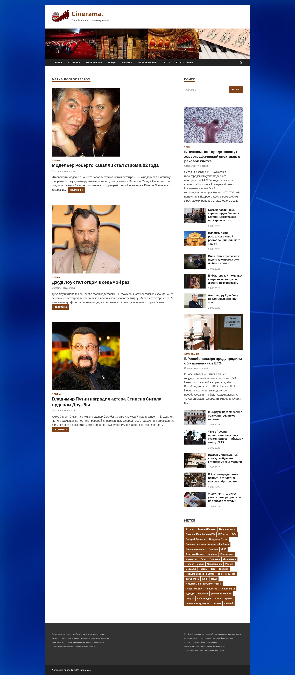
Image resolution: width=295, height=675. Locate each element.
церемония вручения (197, 603)
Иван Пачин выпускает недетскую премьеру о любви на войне (223, 259)
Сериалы (191, 568)
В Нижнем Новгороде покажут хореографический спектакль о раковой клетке (212, 156)
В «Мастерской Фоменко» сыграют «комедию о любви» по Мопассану (225, 279)
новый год (211, 588)
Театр (166, 62)
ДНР (223, 549)
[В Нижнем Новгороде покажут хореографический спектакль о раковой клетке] (213, 144)
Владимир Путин (218, 539)
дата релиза (192, 578)
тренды (229, 598)
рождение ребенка (221, 593)
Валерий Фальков (196, 539)
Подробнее (76, 190)
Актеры (190, 529)
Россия (229, 563)
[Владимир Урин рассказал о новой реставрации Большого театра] (195, 244)
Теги (213, 568)
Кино (58, 62)
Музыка (127, 62)
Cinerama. (87, 14)
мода (214, 578)
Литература (94, 62)
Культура (74, 62)
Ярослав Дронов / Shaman (200, 573)
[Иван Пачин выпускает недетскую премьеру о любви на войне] (195, 268)
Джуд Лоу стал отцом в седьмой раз (90, 282)
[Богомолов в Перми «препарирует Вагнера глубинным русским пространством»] (195, 221)
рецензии (203, 593)
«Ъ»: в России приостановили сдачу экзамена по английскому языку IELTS (225, 437)
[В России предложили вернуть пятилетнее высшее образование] (195, 486)
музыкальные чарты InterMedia (203, 583)
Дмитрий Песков (195, 554)
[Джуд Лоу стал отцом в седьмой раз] (114, 240)
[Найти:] (213, 89)
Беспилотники (227, 529)
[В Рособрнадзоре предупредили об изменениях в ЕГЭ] (213, 351)
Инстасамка (226, 554)
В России (223, 534)
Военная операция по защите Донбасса (207, 544)
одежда (190, 593)
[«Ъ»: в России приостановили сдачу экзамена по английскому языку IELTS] (195, 443)
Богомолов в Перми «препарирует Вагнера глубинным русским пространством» (223, 215)
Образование (147, 62)
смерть (190, 598)
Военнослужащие (195, 549)
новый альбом (194, 588)
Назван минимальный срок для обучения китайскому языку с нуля (225, 458)
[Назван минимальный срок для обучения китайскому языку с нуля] (195, 466)
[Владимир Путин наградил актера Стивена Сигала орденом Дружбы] (114, 357)
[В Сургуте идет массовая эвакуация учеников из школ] (195, 423)
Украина (223, 568)
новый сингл (228, 588)
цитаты (217, 603)
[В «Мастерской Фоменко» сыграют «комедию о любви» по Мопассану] (195, 287)
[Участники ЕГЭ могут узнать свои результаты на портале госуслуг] (195, 505)
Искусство (191, 559)
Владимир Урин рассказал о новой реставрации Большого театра (224, 238)
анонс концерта (226, 573)
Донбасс (212, 554)
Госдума (213, 549)
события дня (204, 598)
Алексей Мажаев (207, 529)
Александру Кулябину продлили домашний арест (223, 298)
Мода (112, 62)
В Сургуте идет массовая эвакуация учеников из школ (225, 415)
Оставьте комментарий (63, 171)
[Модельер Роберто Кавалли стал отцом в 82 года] (114, 123)
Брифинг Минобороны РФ (200, 534)
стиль (218, 598)
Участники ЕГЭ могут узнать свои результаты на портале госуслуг (224, 497)
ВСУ (234, 534)
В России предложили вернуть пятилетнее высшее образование (223, 478)
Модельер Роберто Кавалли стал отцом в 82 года (105, 165)
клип (205, 578)
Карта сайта (184, 62)
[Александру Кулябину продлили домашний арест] (195, 307)
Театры (203, 568)
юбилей (228, 603)
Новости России (195, 563)
